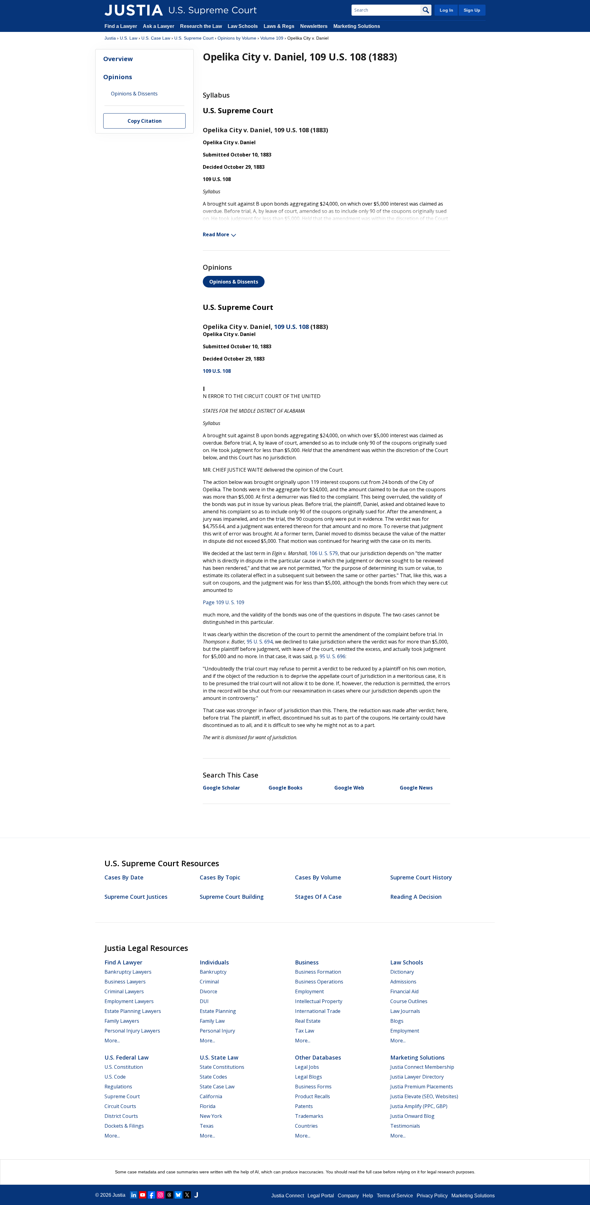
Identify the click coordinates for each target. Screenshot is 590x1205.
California (211, 1096)
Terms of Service (395, 1195)
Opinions (117, 77)
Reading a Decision (416, 896)
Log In (446, 10)
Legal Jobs (307, 1067)
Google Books (285, 787)
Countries (306, 1125)
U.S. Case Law (155, 38)
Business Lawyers (125, 981)
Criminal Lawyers (124, 991)
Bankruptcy (213, 971)
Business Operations (319, 981)
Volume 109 (271, 38)
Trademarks (309, 1116)
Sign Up (472, 10)
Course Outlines (408, 1001)
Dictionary (402, 971)
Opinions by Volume (237, 38)
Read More (216, 234)
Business (307, 962)
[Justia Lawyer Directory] (196, 1195)
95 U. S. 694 (260, 641)
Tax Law (304, 1030)
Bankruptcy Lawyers (127, 971)
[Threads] (169, 1195)
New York (211, 1116)
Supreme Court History (421, 877)
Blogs (396, 1021)
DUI (204, 1001)
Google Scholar (221, 787)
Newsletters (314, 26)
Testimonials (405, 1125)
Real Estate (308, 1021)
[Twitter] (187, 1195)
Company (348, 1195)
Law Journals (405, 1011)
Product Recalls (312, 1096)
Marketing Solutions (356, 26)
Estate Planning (218, 1011)
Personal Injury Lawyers (132, 1030)
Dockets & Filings (124, 1125)
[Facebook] (151, 1195)
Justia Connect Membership (422, 1067)
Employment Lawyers (129, 1001)
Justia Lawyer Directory (417, 1076)
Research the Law (201, 26)
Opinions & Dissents (233, 281)
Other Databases (318, 1057)
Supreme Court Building (232, 896)
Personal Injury (217, 1030)
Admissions (403, 981)
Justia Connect (287, 1195)
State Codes (213, 1076)
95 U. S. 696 (332, 656)
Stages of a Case (318, 896)
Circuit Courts (120, 1106)
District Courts (121, 1116)
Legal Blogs (308, 1076)
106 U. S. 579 (323, 553)
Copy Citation (145, 121)
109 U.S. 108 (291, 326)
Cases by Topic (220, 877)
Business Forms (313, 1086)
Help (368, 1195)
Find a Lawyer (120, 26)
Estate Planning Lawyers (132, 1011)
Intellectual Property (318, 1001)
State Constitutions (222, 1067)
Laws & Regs (279, 26)
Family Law (212, 1021)
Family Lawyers (121, 1021)
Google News (416, 787)
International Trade (317, 1011)
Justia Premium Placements (421, 1086)
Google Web (349, 787)
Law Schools (243, 26)
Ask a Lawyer (159, 26)
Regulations (118, 1086)
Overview (118, 59)
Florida (207, 1106)
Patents (304, 1106)
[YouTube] (142, 1195)
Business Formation (318, 971)
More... (112, 1040)
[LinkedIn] (133, 1195)
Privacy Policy (432, 1195)
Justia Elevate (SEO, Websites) (424, 1096)
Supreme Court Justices (135, 896)
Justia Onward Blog (412, 1116)
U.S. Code (115, 1076)
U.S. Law (128, 38)
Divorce (208, 991)
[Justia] (133, 10)
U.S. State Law (219, 1057)
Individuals (214, 962)
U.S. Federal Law (126, 1057)
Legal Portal (321, 1195)
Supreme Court (122, 1096)
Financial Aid (404, 991)
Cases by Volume (318, 877)
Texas (207, 1125)
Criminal (209, 981)
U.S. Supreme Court (194, 38)
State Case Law (217, 1086)
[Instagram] (160, 1195)
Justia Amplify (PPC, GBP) (418, 1106)
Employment (309, 991)
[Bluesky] (178, 1195)
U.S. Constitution (123, 1067)
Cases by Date (124, 877)
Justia (110, 38)
